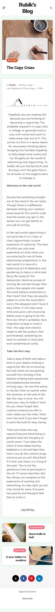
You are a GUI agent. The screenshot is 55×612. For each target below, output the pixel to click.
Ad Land (12, 60)
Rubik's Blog (27, 7)
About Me (27, 598)
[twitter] (15, 578)
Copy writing (27, 510)
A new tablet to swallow (16, 558)
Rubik (12, 85)
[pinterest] (31, 578)
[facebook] (23, 578)
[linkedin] (39, 578)
